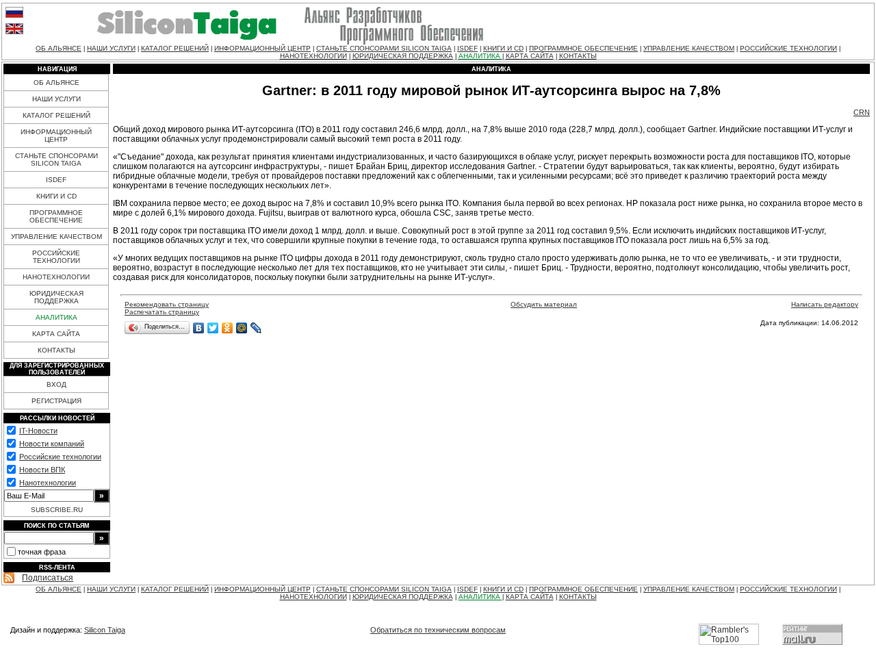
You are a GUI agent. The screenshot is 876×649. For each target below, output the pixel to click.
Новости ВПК (42, 470)
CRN (861, 112)
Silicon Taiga (104, 630)
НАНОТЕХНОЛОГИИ (313, 56)
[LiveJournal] (256, 328)
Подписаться (47, 578)
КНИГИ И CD (503, 48)
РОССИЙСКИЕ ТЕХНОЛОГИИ (788, 48)
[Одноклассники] (227, 328)
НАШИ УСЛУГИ (111, 48)
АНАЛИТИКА (480, 56)
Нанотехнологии (47, 483)
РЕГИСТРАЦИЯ (56, 401)
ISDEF (467, 48)
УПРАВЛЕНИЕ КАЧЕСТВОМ (688, 48)
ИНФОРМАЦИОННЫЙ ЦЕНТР (262, 48)
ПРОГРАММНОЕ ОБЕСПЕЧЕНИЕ (583, 48)
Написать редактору (824, 304)
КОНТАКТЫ (578, 56)
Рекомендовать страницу (167, 304)
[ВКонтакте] (199, 328)
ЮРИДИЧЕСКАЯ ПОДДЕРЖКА (402, 56)
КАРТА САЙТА (530, 56)
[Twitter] (213, 328)
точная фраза (42, 552)
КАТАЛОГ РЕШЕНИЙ (175, 48)
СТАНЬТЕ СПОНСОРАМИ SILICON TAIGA (384, 48)
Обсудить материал (544, 304)
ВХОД (56, 384)
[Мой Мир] (242, 328)
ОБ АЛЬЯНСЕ (58, 48)
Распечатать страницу (162, 312)
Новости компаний (51, 444)
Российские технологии (60, 457)
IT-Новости (38, 431)
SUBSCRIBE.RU (57, 509)
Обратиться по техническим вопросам (438, 630)
